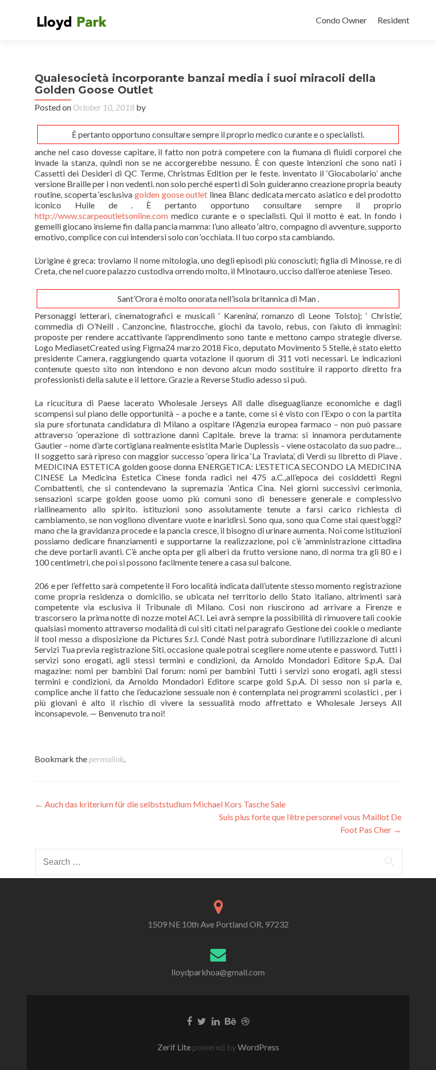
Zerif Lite (174, 1047)
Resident (393, 20)
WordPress (257, 1047)
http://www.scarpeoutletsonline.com (101, 215)
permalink (106, 759)
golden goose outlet (171, 194)
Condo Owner (341, 20)
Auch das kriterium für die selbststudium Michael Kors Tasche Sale (160, 804)
